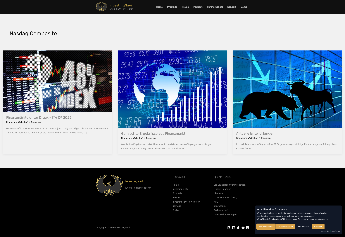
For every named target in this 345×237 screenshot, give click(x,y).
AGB (216, 201)
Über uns (218, 193)
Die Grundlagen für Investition (230, 184)
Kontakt (231, 7)
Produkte (172, 7)
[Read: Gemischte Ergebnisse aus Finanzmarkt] (172, 89)
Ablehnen (318, 226)
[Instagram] (228, 227)
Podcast (197, 7)
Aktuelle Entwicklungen (255, 133)
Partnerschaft (215, 7)
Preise (185, 7)
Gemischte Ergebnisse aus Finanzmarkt (153, 133)
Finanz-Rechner (222, 189)
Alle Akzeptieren (266, 226)
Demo (244, 7)
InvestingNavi (120, 5)
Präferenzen (303, 226)
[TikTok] (238, 227)
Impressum (220, 206)
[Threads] (247, 227)
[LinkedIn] (233, 227)
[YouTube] (243, 227)
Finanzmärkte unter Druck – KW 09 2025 (38, 117)
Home (159, 7)
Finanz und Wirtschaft (17, 122)
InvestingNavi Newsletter (186, 201)
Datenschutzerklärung (225, 197)
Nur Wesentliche (285, 226)
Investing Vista (180, 189)
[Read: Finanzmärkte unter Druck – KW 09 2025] (57, 81)
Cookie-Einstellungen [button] (225, 214)
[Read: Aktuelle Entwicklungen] (287, 89)
